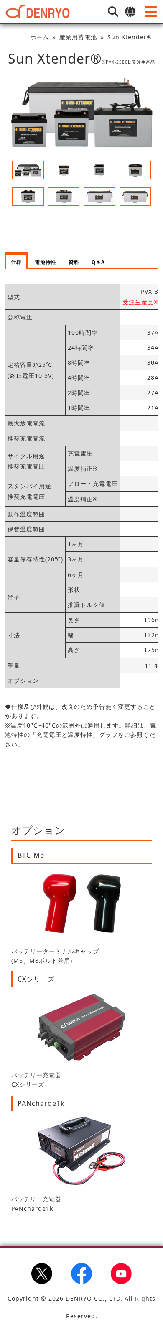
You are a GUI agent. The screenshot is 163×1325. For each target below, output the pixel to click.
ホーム (39, 37)
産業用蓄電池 (78, 37)
